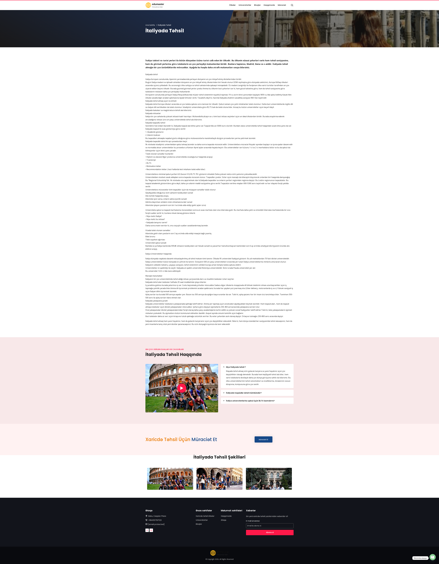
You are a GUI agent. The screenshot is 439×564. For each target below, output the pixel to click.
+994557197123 (155, 520)
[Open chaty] (433, 557)
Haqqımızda (226, 516)
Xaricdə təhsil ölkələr (205, 516)
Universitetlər (202, 520)
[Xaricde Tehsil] (154, 5)
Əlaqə (223, 520)
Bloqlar (199, 524)
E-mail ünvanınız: (253, 521)
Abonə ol (270, 532)
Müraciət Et (263, 439)
